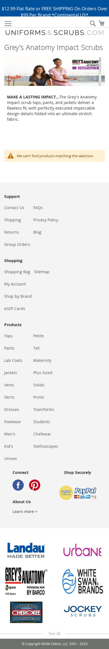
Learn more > (25, 511)
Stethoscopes (45, 446)
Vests (9, 385)
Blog (37, 232)
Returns (11, 232)
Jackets (10, 372)
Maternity (42, 360)
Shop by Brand (18, 296)
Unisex (10, 458)
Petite (38, 335)
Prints (38, 397)
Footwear (12, 421)
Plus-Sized (43, 372)
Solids (38, 385)
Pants (9, 348)
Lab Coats (13, 360)
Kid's (8, 446)
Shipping (12, 219)
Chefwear (42, 434)
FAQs (38, 207)
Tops (8, 335)
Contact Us (14, 207)
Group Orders (17, 244)
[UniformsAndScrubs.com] (54, 32)
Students (41, 421)
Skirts (9, 397)
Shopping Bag (17, 271)
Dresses (11, 409)
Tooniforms (43, 409)
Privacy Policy (45, 219)
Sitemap (41, 271)
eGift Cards (14, 308)
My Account (15, 284)
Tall (36, 348)
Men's (9, 434)
